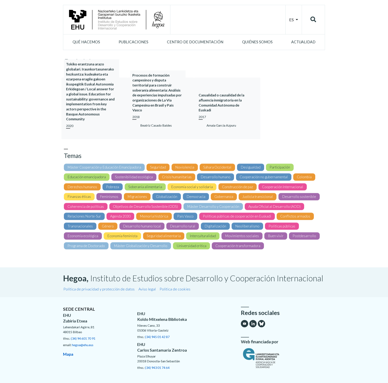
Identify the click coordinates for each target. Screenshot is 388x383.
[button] (86, 42)
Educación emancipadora (86, 177)
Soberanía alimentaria (145, 187)
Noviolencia (184, 167)
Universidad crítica (191, 246)
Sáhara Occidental (217, 167)
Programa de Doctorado (86, 246)
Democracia (196, 196)
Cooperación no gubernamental (264, 177)
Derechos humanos (82, 187)
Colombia (304, 177)
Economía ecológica (82, 236)
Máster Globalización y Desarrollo (140, 246)
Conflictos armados (295, 216)
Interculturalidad (203, 236)
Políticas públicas (282, 226)
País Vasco (185, 216)
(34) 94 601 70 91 (83, 338)
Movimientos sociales (242, 236)
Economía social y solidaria (192, 187)
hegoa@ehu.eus (82, 345)
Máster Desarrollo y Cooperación (213, 206)
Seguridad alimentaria (164, 236)
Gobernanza (223, 196)
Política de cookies (175, 289)
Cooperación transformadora (237, 246)
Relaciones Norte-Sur (84, 216)
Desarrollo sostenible (299, 196)
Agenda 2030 (120, 216)
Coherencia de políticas (85, 206)
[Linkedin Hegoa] (253, 323)
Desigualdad (250, 167)
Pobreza (112, 187)
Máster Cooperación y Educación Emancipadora (104, 167)
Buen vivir (276, 236)
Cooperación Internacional (282, 187)
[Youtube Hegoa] (244, 323)
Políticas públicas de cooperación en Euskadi (237, 216)
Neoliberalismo (247, 226)
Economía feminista (122, 236)
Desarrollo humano (215, 177)
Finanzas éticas (79, 196)
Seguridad (158, 167)
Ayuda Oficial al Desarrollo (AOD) (274, 206)
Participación (280, 167)
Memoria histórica (154, 216)
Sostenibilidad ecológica (134, 177)
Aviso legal (147, 289)
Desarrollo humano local (142, 226)
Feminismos (109, 196)
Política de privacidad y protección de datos (99, 289)
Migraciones (137, 196)
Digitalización (215, 226)
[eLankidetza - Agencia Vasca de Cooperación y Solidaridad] (283, 358)
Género (108, 226)
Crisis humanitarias (177, 177)
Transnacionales (80, 226)
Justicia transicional (257, 196)
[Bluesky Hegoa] (261, 323)
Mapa (68, 354)
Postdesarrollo (304, 236)
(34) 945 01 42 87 (157, 337)
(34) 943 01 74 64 (157, 367)
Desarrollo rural (182, 226)
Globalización (166, 196)
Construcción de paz (237, 187)
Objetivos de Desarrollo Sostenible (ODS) (145, 206)
